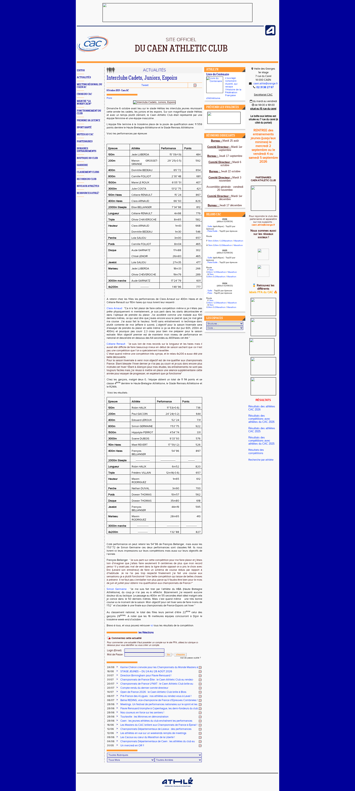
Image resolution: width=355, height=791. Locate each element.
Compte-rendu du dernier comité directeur (144, 688)
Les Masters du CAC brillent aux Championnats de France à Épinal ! (158, 725)
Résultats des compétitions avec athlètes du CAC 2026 (261, 418)
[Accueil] (93, 51)
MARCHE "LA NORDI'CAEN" (84, 102)
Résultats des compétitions (256, 451)
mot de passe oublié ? (190, 658)
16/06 (110, 725)
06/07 (110, 696)
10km (215, 241)
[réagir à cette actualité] (200, 667)
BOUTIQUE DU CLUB (87, 158)
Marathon (238, 241)
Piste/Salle (212, 231)
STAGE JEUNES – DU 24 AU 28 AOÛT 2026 (146, 671)
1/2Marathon (226, 241)
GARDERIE (82, 165)
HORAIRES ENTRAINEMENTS (86, 150)
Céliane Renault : (117, 344)
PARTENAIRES (84, 141)
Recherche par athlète (260, 459)
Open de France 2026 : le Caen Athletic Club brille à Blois (153, 692)
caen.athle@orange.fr (266, 83)
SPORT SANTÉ (84, 127)
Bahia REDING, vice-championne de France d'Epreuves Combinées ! (159, 700)
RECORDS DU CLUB (86, 179)
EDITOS (81, 70)
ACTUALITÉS (84, 77)
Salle (209, 226)
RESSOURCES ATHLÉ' (88, 193)
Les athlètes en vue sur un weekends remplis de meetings (153, 733)
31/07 (110, 675)
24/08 (110, 667)
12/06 (110, 729)
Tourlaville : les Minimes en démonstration (144, 716)
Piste (109, 98)
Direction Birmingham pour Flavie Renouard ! (145, 675)
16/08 (110, 671)
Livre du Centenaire (217, 74)
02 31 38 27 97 (265, 87)
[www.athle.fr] (270, 34)
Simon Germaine (117, 589)
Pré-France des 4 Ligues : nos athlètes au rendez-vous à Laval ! (155, 696)
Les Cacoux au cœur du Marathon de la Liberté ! (147, 737)
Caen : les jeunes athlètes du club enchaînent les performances (156, 720)
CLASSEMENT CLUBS (88, 172)
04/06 (110, 741)
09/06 (110, 737)
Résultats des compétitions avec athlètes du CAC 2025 (261, 440)
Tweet (145, 85)
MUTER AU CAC (85, 134)
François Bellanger (117, 560)
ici (152, 625)
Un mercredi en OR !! (132, 745)
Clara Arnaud (115, 308)
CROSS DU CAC (84, 94)
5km (210, 241)
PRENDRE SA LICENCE (88, 120)
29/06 (110, 704)
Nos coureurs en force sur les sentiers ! (142, 712)
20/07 (110, 683)
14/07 (110, 692)
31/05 (110, 745)
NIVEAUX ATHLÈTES (88, 186)
